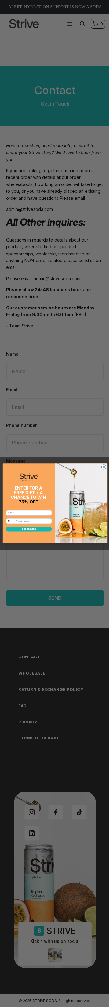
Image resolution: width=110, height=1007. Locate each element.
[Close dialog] (103, 467)
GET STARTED (29, 529)
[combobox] (10, 521)
